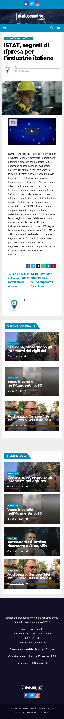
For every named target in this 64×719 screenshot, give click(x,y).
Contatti (17, 713)
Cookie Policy (45, 713)
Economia (9, 39)
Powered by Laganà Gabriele (23, 709)
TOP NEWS (12, 538)
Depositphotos (41, 663)
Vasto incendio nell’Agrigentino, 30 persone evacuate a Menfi (30, 385)
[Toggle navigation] (58, 28)
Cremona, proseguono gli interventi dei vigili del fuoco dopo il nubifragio (30, 351)
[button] (51, 27)
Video (29, 39)
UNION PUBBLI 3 (45, 709)
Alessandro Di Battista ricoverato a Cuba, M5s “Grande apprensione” (27, 546)
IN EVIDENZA (20, 39)
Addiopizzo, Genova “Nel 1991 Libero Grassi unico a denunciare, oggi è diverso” (32, 420)
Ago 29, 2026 (17, 487)
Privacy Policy (29, 713)
